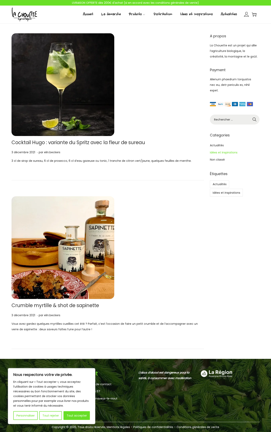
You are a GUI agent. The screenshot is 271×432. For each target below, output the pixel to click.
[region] (51, 396)
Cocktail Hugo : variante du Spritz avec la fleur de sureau (78, 142)
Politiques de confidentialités (153, 427)
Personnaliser (25, 416)
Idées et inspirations (226, 193)
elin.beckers (52, 152)
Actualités (217, 145)
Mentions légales (118, 427)
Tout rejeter (50, 416)
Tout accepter (77, 416)
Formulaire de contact (95, 384)
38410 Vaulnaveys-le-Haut (99, 398)
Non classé (217, 160)
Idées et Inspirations (223, 152)
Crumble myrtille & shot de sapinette (55, 305)
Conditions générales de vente (198, 427)
